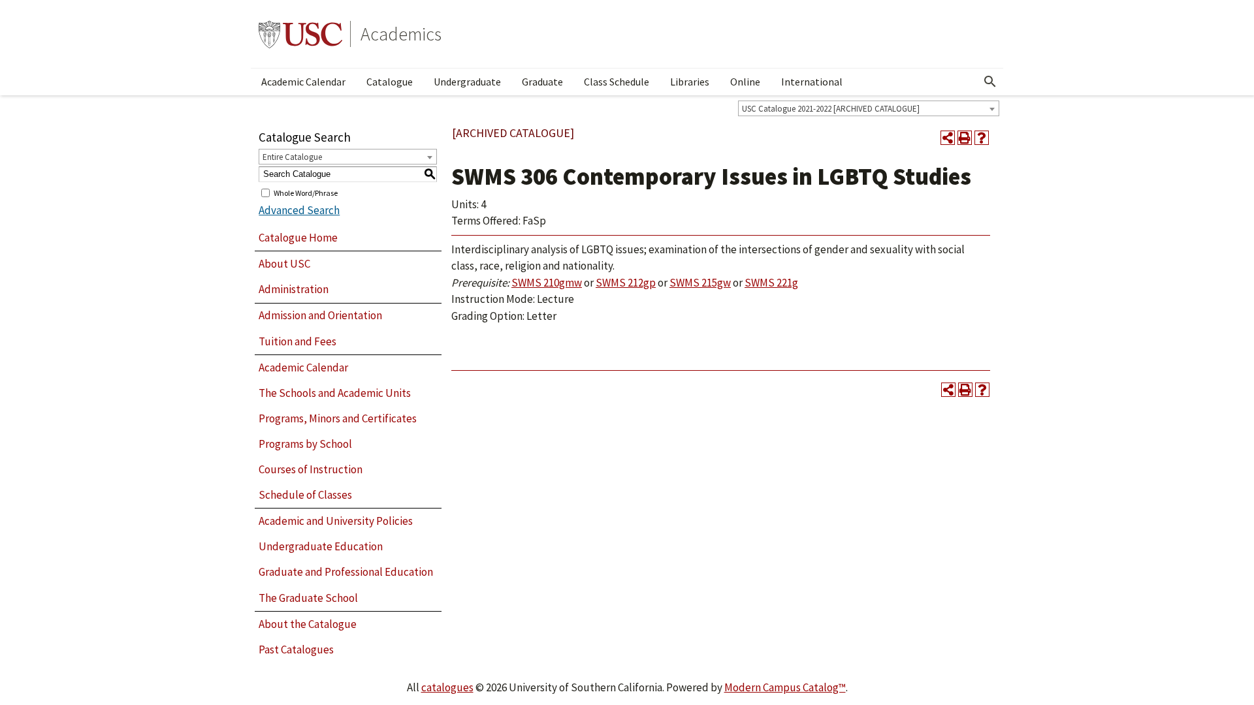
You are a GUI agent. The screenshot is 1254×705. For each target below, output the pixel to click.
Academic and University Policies (336, 521)
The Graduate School (308, 598)
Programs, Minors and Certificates (338, 418)
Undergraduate (467, 81)
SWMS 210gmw (546, 282)
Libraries (689, 81)
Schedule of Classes (305, 495)
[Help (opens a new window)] (981, 138)
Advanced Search (299, 210)
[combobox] (868, 108)
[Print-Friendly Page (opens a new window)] (964, 138)
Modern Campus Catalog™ (785, 687)
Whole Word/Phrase (306, 192)
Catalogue (389, 81)
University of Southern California (300, 34)
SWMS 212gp (626, 282)
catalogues (447, 687)
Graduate (542, 81)
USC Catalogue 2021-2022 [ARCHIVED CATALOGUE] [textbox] (831, 108)
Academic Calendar (303, 81)
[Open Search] (990, 82)
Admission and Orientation (320, 315)
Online (745, 81)
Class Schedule (616, 81)
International (812, 81)
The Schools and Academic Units (335, 393)
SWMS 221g (771, 282)
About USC (284, 264)
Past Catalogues (296, 649)
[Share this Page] (947, 138)
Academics (401, 34)
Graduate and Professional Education (346, 572)
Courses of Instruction (310, 469)
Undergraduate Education (321, 546)
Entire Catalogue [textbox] (292, 157)
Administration (294, 289)
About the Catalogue (308, 624)
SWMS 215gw (700, 282)
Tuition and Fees (297, 341)
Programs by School (305, 444)
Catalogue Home (298, 237)
